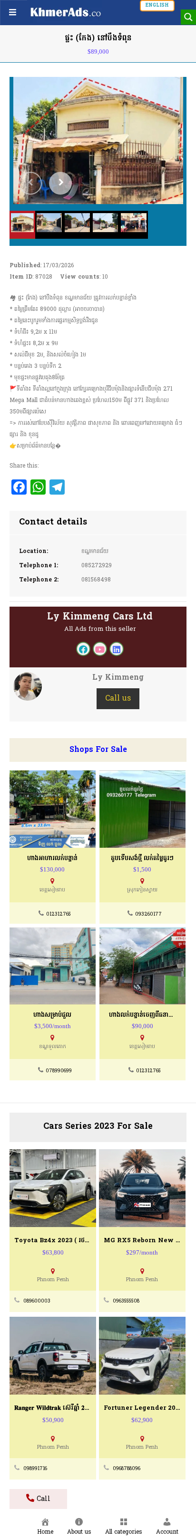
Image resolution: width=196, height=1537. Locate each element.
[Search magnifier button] (188, 17)
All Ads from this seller (100, 629)
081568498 (96, 580)
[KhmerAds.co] (65, 12)
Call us (118, 698)
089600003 (36, 1301)
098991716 (35, 1468)
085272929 (96, 566)
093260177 (148, 914)
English (157, 5)
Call (42, 1499)
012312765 (58, 914)
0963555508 (126, 1301)
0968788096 (126, 1468)
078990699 (59, 1071)
